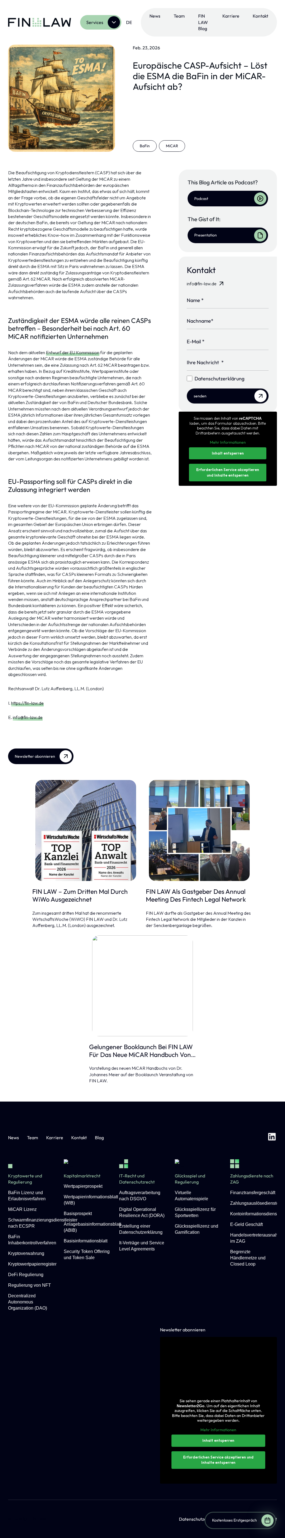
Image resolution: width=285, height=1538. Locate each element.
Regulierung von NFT (29, 1285)
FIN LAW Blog (203, 22)
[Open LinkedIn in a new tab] (272, 1137)
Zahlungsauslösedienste (254, 1203)
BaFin (145, 145)
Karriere (230, 16)
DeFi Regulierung (25, 1274)
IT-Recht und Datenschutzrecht (137, 1179)
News (154, 16)
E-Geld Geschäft (246, 1224)
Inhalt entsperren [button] (228, 453)
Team (179, 16)
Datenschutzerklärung (201, 1519)
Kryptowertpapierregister (32, 1264)
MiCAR (172, 145)
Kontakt (260, 16)
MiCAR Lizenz (22, 1209)
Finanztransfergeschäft (252, 1192)
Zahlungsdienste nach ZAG (251, 1179)
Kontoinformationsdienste (255, 1213)
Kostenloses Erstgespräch (234, 1520)
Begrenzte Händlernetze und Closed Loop (248, 1257)
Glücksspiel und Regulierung (190, 1179)
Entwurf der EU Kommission (72, 352)
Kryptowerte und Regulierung (25, 1179)
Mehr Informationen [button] (228, 442)
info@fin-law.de (28, 717)
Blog (99, 1137)
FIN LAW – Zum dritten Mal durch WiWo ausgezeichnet (80, 895)
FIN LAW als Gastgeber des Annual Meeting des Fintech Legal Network (196, 895)
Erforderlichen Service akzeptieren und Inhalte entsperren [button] (227, 472)
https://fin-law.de (27, 703)
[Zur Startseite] (39, 22)
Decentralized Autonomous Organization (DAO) (27, 1301)
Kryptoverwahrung (26, 1253)
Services (94, 22)
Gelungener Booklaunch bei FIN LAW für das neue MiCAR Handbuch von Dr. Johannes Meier (141, 1050)
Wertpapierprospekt (83, 1186)
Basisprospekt (78, 1213)
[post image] (85, 830)
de (129, 22)
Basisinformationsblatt (85, 1240)
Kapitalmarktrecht (82, 1176)
